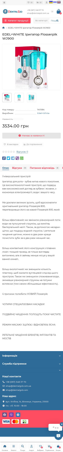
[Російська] (55, 2)
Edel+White (43, 113)
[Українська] (51, 2)
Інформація (9, 355)
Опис (5, 168)
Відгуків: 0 (22, 151)
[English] (59, 2)
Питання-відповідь (44, 168)
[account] (47, 2)
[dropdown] (4, 2)
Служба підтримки (14, 363)
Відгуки (19, 168)
